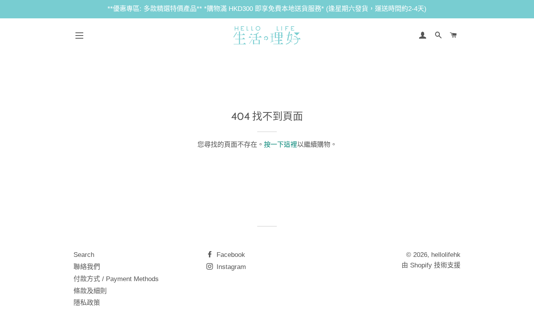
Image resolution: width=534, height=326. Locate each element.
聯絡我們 (86, 267)
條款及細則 (90, 291)
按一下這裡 (280, 144)
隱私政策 (86, 302)
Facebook (230, 254)
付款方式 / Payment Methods (116, 279)
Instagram (230, 267)
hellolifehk (446, 254)
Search (83, 254)
